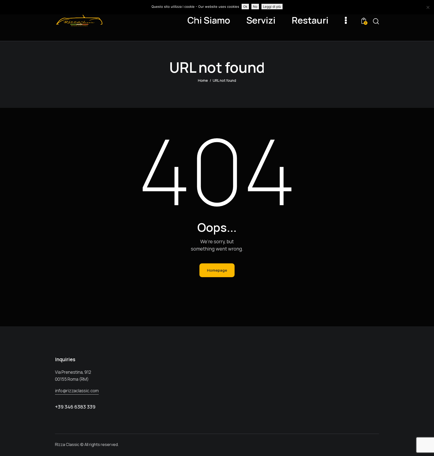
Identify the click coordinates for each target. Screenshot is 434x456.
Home (203, 80)
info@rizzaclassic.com (77, 391)
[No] (427, 7)
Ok (245, 7)
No (255, 7)
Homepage (217, 270)
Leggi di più (272, 7)
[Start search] (375, 21)
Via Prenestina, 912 (73, 372)
